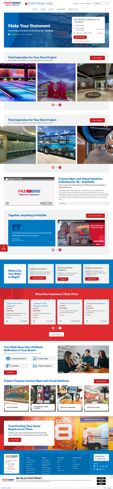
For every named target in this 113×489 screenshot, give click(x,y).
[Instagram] (106, 466)
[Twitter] (100, 466)
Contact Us (75, 466)
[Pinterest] (94, 469)
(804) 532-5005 (31, 4)
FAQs (58, 464)
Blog (58, 462)
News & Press (76, 3)
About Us (75, 460)
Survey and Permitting (30, 472)
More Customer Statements (95, 215)
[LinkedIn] (103, 466)
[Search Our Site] (94, 3)
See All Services (10, 372)
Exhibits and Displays (46, 467)
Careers (82, 3)
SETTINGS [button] (101, 478)
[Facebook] (97, 466)
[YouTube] (97, 469)
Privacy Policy (3, 487)
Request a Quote (60, 470)
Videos (58, 468)
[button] (111, 477)
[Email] (103, 469)
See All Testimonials (56, 334)
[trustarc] (109, 488)
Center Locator (88, 3)
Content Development (30, 462)
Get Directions (99, 29)
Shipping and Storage (30, 470)
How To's (59, 466)
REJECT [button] (101, 484)
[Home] (12, 4)
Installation (28, 466)
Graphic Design (29, 464)
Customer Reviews (76, 464)
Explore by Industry (46, 473)
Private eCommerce (30, 460)
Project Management (30, 468)
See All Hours (100, 33)
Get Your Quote (81, 37)
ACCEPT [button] (101, 481)
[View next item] (60, 104)
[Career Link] (100, 469)
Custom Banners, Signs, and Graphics (46, 465)
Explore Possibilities (97, 58)
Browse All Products (101, 381)
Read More (8, 317)
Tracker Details (8, 487)
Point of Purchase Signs (46, 469)
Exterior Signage (45, 460)
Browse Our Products (46, 471)
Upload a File (75, 468)
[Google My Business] (94, 466)
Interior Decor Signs (46, 462)
